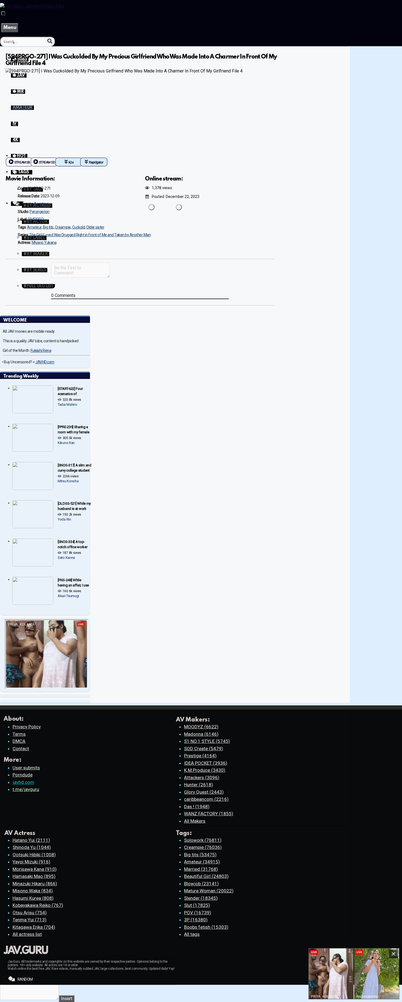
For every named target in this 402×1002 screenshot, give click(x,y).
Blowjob (201, 883)
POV (197, 912)
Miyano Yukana (44, 242)
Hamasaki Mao (34, 876)
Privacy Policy (27, 726)
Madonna (201, 734)
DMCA (19, 741)
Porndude (23, 775)
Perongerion (39, 211)
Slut (197, 905)
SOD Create (203, 748)
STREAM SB (22, 162)
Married (201, 869)
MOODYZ (201, 726)
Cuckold (78, 227)
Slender (201, 898)
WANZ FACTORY (208, 813)
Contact (21, 748)
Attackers (201, 777)
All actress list (27, 934)
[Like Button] (151, 207)
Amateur (41, 203)
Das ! (196, 806)
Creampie (63, 227)
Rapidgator (96, 162)
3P (196, 919)
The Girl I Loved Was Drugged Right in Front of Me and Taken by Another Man (90, 235)
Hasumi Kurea (33, 898)
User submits (26, 767)
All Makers (194, 821)
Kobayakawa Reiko (38, 905)
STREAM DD (47, 162)
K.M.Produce (204, 770)
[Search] (50, 41)
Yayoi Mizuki (31, 861)
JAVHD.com (44, 362)
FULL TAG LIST (40, 286)
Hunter (198, 784)
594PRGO (36, 219)
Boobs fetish (206, 927)
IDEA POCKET (205, 763)
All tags (192, 934)
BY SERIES (36, 270)
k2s (71, 162)
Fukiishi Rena (41, 350)
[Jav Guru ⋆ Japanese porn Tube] (32, 5)
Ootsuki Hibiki (34, 854)
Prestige (200, 755)
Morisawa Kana (35, 869)
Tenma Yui (29, 919)
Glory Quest (204, 792)
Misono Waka (33, 890)
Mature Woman (209, 890)
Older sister (95, 227)
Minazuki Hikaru (35, 883)
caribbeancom (206, 799)
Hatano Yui (31, 840)
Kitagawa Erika (34, 927)
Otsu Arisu (30, 912)
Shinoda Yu (32, 847)
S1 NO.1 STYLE (207, 741)
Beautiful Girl (206, 876)
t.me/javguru (26, 789)
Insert (66, 998)
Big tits (48, 227)
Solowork (203, 840)
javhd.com (23, 782)
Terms (19, 734)
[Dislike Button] (179, 207)
